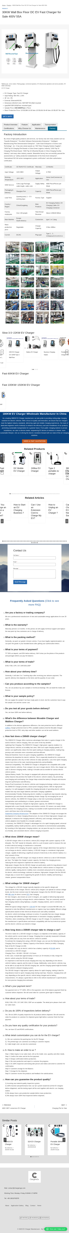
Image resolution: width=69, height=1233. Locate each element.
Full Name (16, 555)
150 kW (32, 907)
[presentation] (13, 342)
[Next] (64, 1140)
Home (4, 5)
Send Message (20, 582)
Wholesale (33, 413)
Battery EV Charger (30, 352)
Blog (26, 1205)
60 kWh (52, 948)
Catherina (9, 1148)
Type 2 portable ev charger (52, 471)
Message (16, 568)
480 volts (11, 894)
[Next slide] (66, 352)
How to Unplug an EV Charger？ (52, 508)
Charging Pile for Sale (59, 1106)
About (7, 1205)
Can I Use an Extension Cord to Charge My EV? (35, 511)
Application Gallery (17, 1205)
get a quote (7, 116)
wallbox (8, 728)
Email (15, 562)
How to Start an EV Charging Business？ (18, 508)
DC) (28, 894)
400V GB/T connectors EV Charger (14, 1106)
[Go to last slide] (2, 352)
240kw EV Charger (34, 469)
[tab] (10, 125)
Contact (32, 1205)
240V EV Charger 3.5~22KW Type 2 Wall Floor (12, 354)
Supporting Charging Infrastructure (16, 813)
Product (9, 5)
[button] (55, 1229)
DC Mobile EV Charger (18, 469)
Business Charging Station (47, 353)
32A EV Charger (34, 1142)
